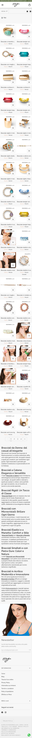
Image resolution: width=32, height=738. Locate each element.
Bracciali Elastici (7, 535)
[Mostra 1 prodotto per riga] (27, 11)
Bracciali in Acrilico (7, 579)
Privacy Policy (5, 682)
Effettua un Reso (6, 694)
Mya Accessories (9, 724)
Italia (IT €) (7, 721)
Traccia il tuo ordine (7, 679)
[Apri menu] (4, 5)
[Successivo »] (25, 439)
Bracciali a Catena (12, 476)
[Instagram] (5, 712)
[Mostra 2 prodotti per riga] (30, 11)
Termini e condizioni (7, 688)
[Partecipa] (29, 649)
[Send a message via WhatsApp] (29, 735)
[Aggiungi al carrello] (13, 36)
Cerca (3, 673)
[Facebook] (2, 712)
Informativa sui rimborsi (8, 685)
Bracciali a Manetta (23, 535)
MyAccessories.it (11, 588)
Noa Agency (16, 735)
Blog (2, 676)
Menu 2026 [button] (5, 701)
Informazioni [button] (6, 668)
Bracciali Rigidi (7, 496)
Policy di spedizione (7, 691)
